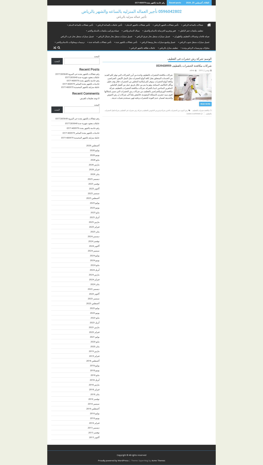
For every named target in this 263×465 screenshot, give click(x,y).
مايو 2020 (95, 341)
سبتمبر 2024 (93, 250)
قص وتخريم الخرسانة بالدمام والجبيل (160, 31)
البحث (96, 56)
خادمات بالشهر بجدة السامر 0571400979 (81, 83)
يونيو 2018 (94, 370)
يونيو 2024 (94, 260)
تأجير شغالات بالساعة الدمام (81, 25)
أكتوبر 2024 (94, 246)
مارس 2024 (94, 274)
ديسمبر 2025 (93, 179)
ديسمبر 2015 (93, 427)
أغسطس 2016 (92, 408)
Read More (205, 104)
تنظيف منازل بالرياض (168, 48)
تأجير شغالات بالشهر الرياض (166, 25)
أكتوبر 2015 (94, 437)
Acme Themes (158, 460)
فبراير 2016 (94, 423)
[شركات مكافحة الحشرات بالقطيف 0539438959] (193, 75)
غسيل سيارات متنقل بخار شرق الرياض (153, 36)
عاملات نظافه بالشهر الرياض (143, 48)
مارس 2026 (94, 164)
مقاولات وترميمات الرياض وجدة (195, 48)
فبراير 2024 (94, 279)
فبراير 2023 (94, 332)
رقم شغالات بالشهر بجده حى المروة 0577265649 (77, 74)
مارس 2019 (94, 351)
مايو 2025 (95, 212)
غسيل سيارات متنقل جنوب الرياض (194, 42)
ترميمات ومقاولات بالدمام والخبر (70, 42)
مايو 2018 (95, 375)
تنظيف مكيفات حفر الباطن (191, 31)
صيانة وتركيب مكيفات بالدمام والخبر (103, 31)
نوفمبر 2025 (93, 183)
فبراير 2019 (94, 356)
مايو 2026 (95, 159)
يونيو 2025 (94, 207)
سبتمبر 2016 (93, 403)
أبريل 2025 (94, 217)
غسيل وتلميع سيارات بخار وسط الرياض (158, 42)
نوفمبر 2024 (93, 241)
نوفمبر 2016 (93, 399)
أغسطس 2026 (92, 145)
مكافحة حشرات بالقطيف (200, 110)
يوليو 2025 (94, 202)
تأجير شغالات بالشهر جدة (126, 42)
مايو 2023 (95, 317)
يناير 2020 (94, 346)
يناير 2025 (94, 231)
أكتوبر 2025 (94, 188)
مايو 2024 (95, 265)
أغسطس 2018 (92, 360)
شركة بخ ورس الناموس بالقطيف (154, 110)
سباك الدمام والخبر (131, 31)
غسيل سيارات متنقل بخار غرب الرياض (77, 36)
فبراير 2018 (94, 389)
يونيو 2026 (94, 155)
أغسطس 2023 (92, 303)
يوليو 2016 (94, 413)
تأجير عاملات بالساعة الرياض (109, 25)
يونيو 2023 (94, 313)
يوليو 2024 (94, 255)
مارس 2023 (94, 327)
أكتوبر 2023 (94, 293)
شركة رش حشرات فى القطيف (131, 110)
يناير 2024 (94, 284)
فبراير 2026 (94, 169)
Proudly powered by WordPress (113, 460)
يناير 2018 (94, 394)
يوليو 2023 (94, 308)
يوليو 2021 (94, 336)
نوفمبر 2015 (93, 432)
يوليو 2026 (94, 150)
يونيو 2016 (94, 418)
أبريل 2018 (94, 379)
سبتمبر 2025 (93, 193)
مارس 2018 (94, 384)
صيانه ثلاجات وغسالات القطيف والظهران (191, 36)
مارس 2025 (94, 222)
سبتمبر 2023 (93, 298)
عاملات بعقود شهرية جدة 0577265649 (82, 77)
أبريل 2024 (94, 269)
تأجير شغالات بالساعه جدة (100, 42)
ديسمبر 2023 (93, 289)
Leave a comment (193, 113)
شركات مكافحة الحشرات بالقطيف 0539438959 (184, 65)
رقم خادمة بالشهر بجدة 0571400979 (150, 2)
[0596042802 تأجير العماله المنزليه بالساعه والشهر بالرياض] (209, 24)
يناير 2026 (94, 174)
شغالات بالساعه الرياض (193, 25)
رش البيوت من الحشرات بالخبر (177, 110)
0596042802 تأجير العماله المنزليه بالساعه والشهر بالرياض (132, 11)
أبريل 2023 (94, 322)
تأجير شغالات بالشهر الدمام (138, 25)
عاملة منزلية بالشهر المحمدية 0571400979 (80, 87)
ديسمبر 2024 (93, 236)
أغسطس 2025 (92, 198)
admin (192, 70)
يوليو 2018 (94, 365)
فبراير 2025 (94, 226)
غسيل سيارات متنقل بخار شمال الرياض (115, 36)
